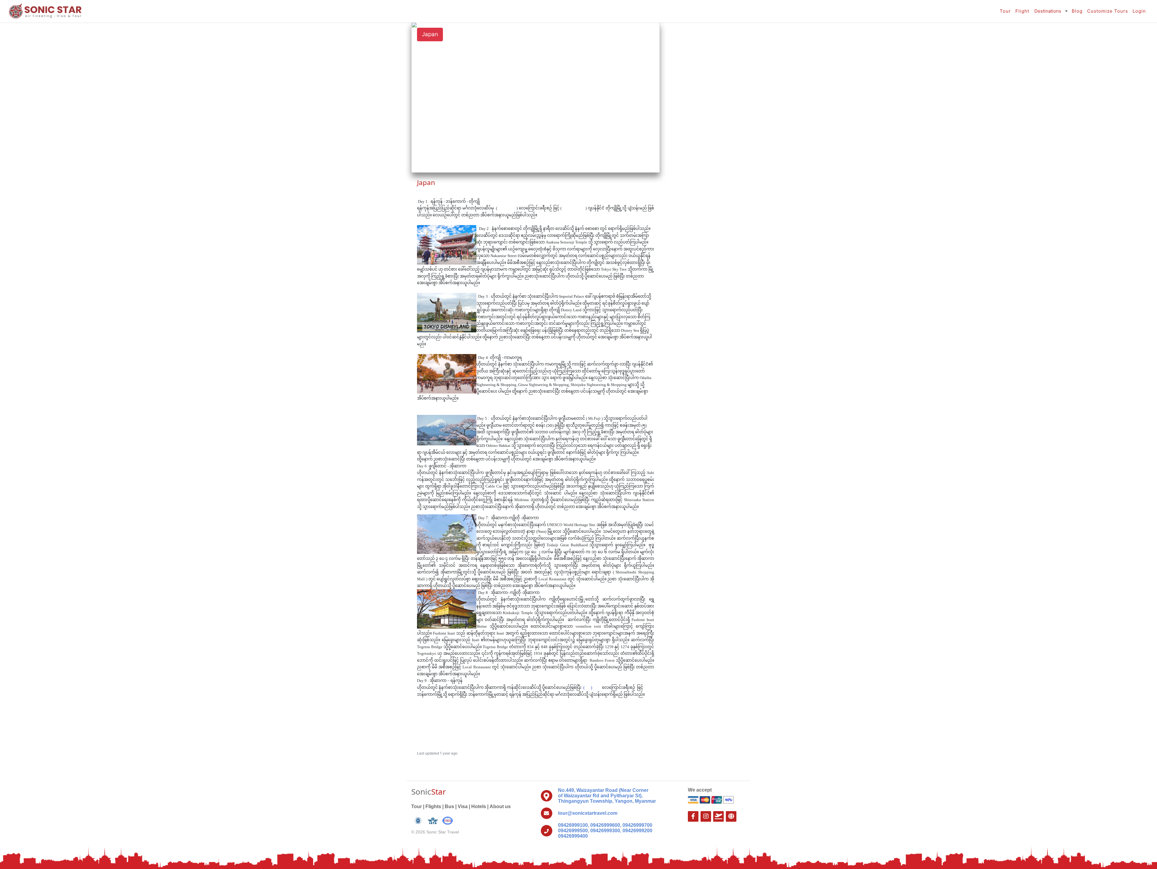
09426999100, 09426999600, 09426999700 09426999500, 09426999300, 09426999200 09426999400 (605, 831)
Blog (1077, 11)
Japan (430, 34)
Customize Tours (1107, 11)
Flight (1022, 11)
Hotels (478, 806)
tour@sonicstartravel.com (587, 813)
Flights (433, 806)
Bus (449, 806)
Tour (1005, 11)
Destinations (1047, 11)
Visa (463, 806)
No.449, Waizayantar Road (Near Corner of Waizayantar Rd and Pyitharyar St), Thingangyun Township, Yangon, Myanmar (607, 796)
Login (1139, 11)
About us (500, 806)
